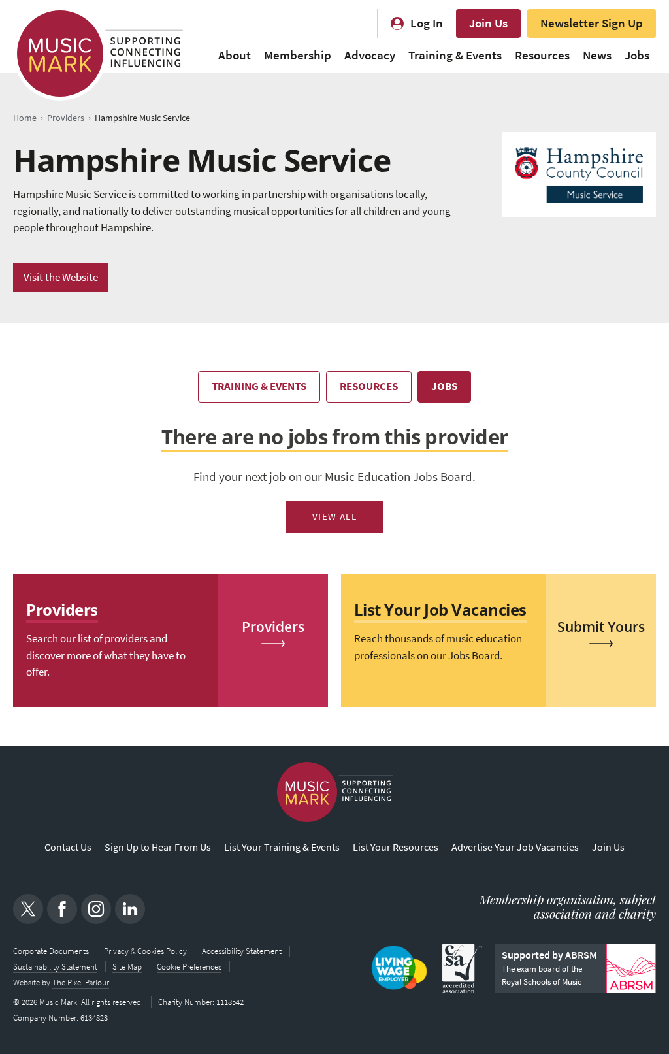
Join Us (488, 23)
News (597, 55)
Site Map (127, 966)
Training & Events (455, 55)
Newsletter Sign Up (591, 23)
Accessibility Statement (242, 951)
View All (334, 516)
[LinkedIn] (130, 909)
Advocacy (369, 55)
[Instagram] (96, 909)
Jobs (637, 55)
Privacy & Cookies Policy (145, 951)
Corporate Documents (51, 951)
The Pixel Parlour (80, 982)
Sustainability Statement (55, 966)
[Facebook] (62, 909)
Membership (297, 55)
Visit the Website (61, 277)
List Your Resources (395, 847)
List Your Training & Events (282, 847)
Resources (542, 55)
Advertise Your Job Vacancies (515, 847)
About (234, 55)
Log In (426, 23)
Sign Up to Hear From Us (158, 847)
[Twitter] (28, 909)
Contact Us (67, 847)
